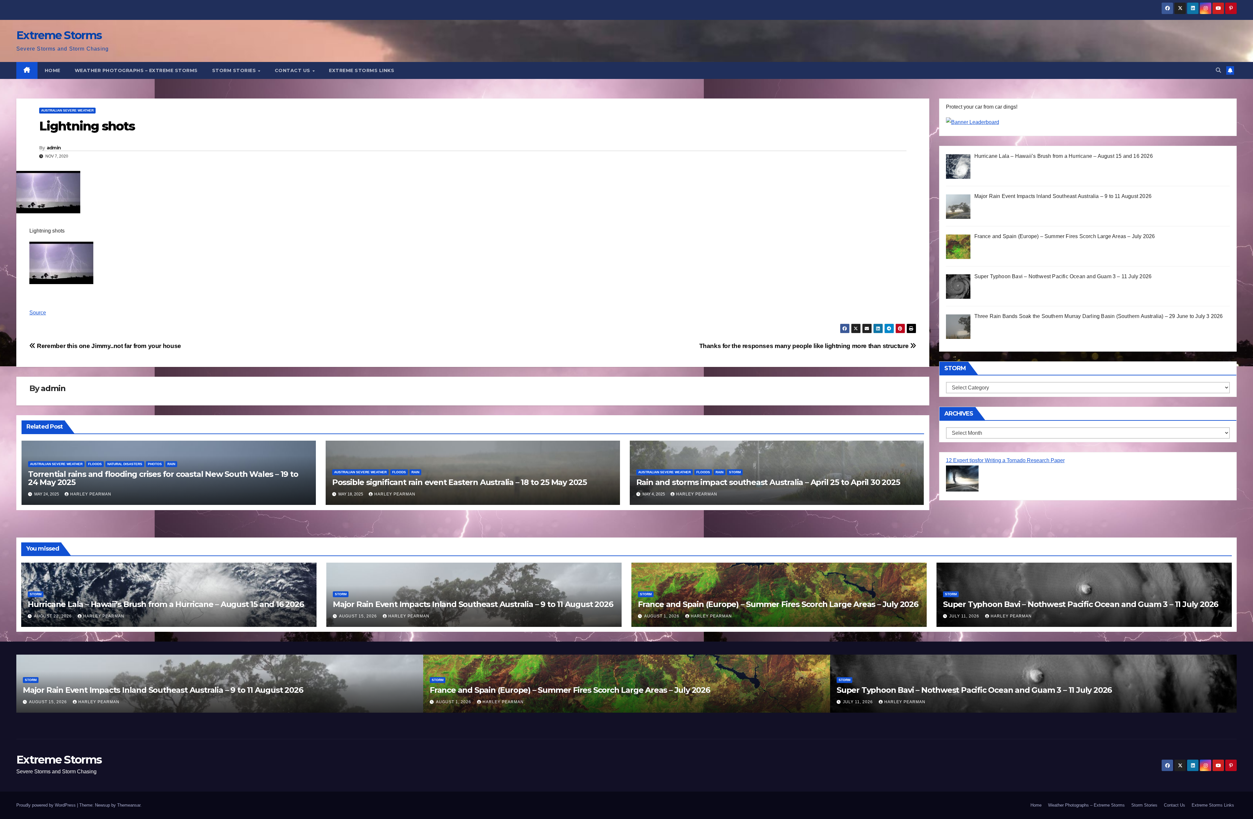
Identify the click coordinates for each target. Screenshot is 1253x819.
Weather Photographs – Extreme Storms (136, 70)
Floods (95, 464)
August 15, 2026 (358, 616)
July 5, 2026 (857, 702)
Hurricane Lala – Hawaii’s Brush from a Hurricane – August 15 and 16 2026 (166, 604)
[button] (1218, 70)
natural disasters (124, 464)
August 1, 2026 (662, 616)
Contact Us (293, 70)
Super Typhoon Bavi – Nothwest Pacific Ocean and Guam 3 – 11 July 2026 (1080, 604)
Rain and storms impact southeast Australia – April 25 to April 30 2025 (768, 482)
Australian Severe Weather (67, 110)
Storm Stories (234, 70)
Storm (735, 472)
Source (37, 312)
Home (52, 70)
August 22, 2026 (53, 616)
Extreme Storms (58, 35)
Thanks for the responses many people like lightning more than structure (804, 345)
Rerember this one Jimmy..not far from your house (108, 345)
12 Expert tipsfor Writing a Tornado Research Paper (1005, 460)
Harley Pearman (90, 494)
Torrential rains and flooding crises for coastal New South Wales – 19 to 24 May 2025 (163, 478)
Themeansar (128, 805)
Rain (171, 464)
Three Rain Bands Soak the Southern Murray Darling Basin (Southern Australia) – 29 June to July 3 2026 (1033, 690)
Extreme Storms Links (361, 70)
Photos (155, 464)
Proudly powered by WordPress (46, 805)
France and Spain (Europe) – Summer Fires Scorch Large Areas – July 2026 (778, 604)
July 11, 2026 (965, 616)
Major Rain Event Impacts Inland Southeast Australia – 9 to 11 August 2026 (473, 604)
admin (54, 148)
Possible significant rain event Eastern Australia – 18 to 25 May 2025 (459, 482)
